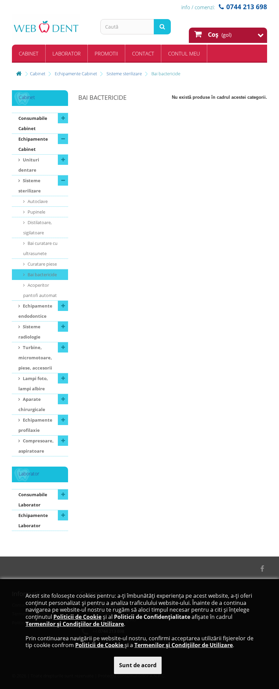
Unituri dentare (28, 165)
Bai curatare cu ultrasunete (40, 248)
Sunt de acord (138, 665)
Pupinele (36, 212)
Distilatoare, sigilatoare (37, 227)
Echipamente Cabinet (33, 144)
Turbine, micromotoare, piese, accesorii (35, 357)
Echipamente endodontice (35, 311)
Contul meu (184, 53)
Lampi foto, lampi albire (33, 383)
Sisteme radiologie (29, 332)
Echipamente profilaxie (35, 425)
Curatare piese (42, 264)
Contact (143, 53)
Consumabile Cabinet (32, 123)
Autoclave (37, 201)
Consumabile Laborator (32, 499)
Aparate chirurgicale (31, 404)
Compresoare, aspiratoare (36, 446)
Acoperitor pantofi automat (40, 290)
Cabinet (28, 53)
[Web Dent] (51, 29)
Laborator (66, 53)
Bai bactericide (42, 274)
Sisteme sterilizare (29, 185)
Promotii (106, 53)
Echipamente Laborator (33, 520)
